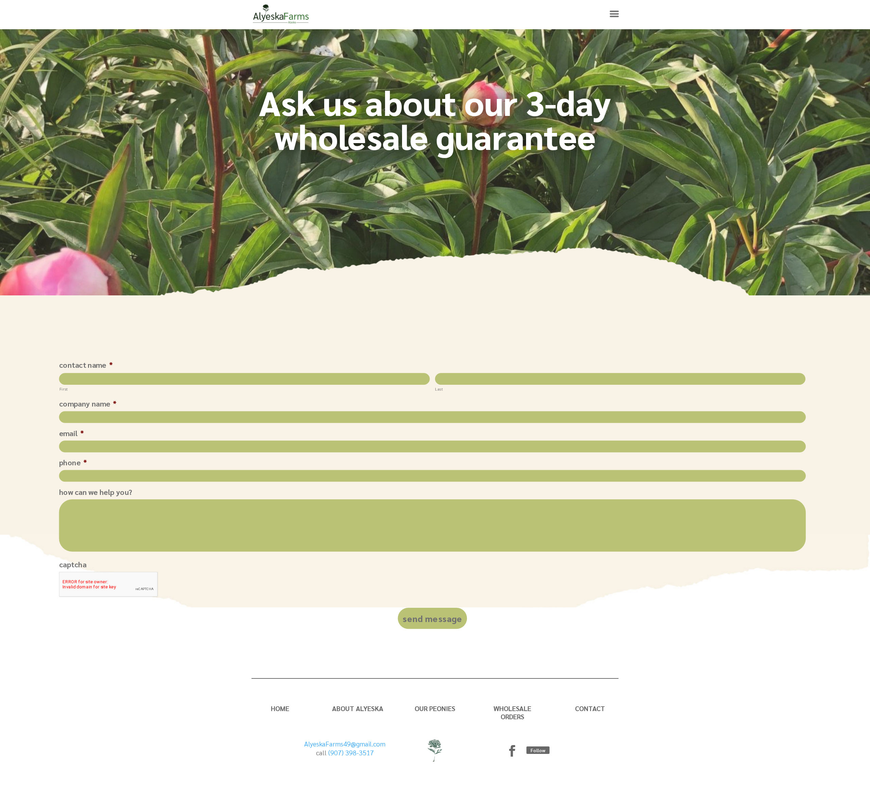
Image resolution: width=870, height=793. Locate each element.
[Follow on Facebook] (512, 750)
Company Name (88, 404)
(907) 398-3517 (351, 752)
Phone (73, 462)
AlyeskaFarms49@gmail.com (344, 743)
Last (439, 389)
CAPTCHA (73, 564)
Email (71, 433)
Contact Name (86, 365)
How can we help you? (96, 492)
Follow (537, 750)
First (63, 389)
